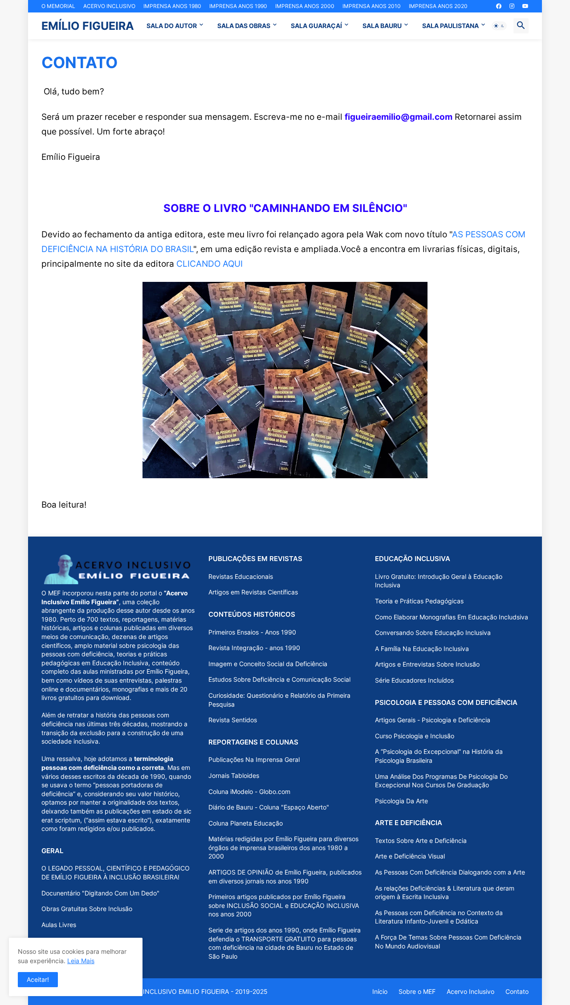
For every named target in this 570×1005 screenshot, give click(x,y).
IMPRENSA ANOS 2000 (304, 6)
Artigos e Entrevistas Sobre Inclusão (427, 664)
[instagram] (511, 6)
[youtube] (525, 6)
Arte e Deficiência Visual (410, 856)
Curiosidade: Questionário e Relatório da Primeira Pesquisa (279, 700)
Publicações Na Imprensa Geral (254, 759)
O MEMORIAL (58, 6)
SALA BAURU (382, 25)
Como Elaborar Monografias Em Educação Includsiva (451, 617)
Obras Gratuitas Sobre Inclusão (86, 908)
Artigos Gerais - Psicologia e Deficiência (432, 720)
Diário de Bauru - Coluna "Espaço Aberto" (268, 807)
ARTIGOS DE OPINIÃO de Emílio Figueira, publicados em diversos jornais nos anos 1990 (285, 876)
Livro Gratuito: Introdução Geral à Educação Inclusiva (438, 581)
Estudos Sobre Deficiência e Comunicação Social (279, 679)
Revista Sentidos (232, 720)
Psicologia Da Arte (401, 801)
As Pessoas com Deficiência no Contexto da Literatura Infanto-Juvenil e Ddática (439, 917)
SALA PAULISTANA (450, 25)
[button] (499, 25)
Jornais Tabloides (233, 775)
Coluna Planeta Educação (245, 823)
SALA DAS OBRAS (243, 25)
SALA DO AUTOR (172, 25)
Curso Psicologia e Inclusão (414, 736)
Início (379, 991)
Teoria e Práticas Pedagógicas (419, 601)
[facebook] (498, 6)
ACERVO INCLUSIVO (109, 6)
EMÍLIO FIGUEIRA (87, 26)
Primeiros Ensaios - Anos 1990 (252, 632)
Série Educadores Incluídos (414, 680)
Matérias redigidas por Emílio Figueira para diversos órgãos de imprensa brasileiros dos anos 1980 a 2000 (283, 847)
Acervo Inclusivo (470, 991)
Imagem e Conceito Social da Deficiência (267, 663)
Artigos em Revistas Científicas (253, 592)
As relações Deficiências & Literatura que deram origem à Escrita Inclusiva (444, 892)
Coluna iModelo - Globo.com (249, 791)
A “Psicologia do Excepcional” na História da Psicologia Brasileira (439, 756)
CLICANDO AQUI (209, 263)
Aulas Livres (58, 924)
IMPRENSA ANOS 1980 (172, 6)
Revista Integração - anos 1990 (254, 647)
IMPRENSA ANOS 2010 (371, 6)
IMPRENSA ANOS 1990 (238, 6)
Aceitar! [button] (38, 979)
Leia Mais (80, 960)
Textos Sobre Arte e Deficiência (421, 840)
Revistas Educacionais (240, 576)
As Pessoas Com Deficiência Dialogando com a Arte (450, 872)
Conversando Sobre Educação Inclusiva (433, 632)
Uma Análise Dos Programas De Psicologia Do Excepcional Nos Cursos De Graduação (441, 781)
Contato (517, 991)
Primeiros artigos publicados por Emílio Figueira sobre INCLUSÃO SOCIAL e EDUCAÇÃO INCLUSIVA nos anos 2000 (283, 905)
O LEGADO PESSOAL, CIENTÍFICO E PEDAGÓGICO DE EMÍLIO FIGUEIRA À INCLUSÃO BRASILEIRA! (115, 872)
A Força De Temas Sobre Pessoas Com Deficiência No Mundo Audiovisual (448, 941)
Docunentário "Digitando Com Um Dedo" (100, 893)
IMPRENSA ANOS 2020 (438, 6)
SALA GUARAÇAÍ (316, 25)
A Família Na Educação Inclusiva (422, 648)
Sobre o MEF (417, 991)
